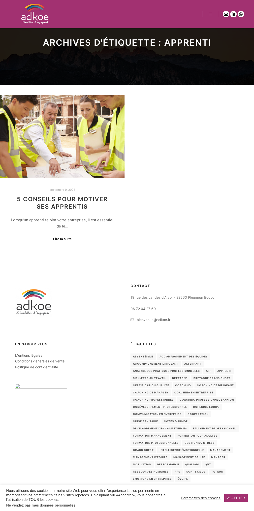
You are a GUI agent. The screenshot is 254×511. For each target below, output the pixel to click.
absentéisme (143, 356)
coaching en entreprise (193, 392)
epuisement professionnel (214, 428)
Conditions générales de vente (39, 361)
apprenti (224, 370)
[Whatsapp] (241, 14)
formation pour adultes (198, 435)
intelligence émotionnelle (182, 449)
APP (208, 370)
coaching (183, 385)
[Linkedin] (233, 14)
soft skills (195, 471)
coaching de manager (150, 392)
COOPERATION (198, 414)
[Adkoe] (35, 14)
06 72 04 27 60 (143, 309)
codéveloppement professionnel (160, 406)
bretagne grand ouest (211, 378)
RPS (177, 471)
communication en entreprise (157, 414)
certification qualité (151, 385)
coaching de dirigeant (215, 385)
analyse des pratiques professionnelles (166, 370)
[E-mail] (226, 14)
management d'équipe (150, 457)
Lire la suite (62, 239)
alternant (192, 363)
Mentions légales (28, 355)
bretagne (180, 378)
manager (218, 457)
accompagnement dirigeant (155, 363)
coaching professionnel (153, 399)
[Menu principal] (210, 14)
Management (220, 449)
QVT (208, 464)
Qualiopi (192, 464)
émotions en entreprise (152, 478)
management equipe (189, 457)
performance (168, 464)
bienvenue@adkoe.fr (153, 320)
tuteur (217, 471)
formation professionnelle (156, 442)
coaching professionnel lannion (207, 399)
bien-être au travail (149, 378)
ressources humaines (151, 471)
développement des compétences (160, 428)
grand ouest (143, 449)
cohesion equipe (206, 406)
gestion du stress (200, 442)
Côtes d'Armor (176, 421)
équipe (183, 478)
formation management (152, 435)
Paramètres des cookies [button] (201, 498)
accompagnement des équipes (183, 356)
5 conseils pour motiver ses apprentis (62, 202)
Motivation (142, 464)
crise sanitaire (145, 421)
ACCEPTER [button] (236, 498)
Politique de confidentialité (36, 367)
